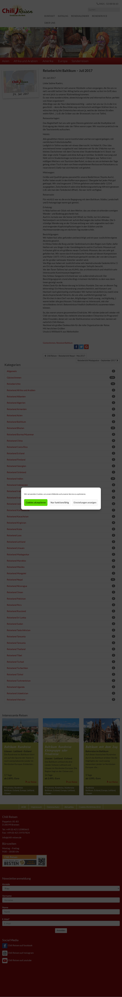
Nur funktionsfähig (60, 502)
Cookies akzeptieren (36, 502)
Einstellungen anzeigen (85, 502)
